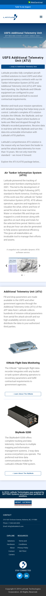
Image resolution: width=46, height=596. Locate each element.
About (12, 548)
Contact (11, 551)
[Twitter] (20, 576)
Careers (12, 555)
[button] (6, 265)
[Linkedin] (26, 576)
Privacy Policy (23, 548)
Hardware (11, 544)
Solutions (11, 541)
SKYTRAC (22, 551)
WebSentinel (36, 2)
